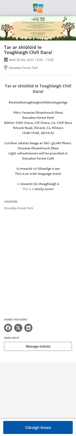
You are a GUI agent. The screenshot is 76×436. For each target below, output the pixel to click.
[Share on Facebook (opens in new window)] (8, 328)
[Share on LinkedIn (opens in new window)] (28, 328)
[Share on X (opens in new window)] (18, 328)
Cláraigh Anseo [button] (38, 427)
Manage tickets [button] (38, 346)
